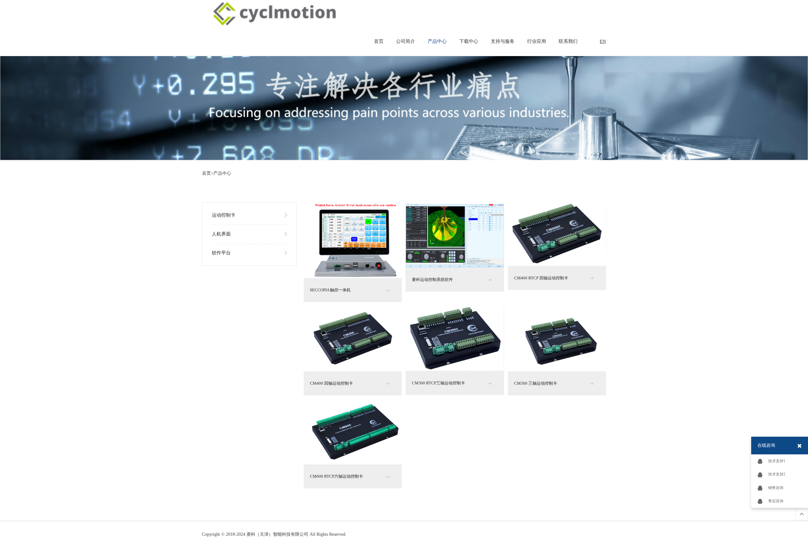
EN (603, 41)
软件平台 (221, 252)
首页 (378, 41)
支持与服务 (502, 41)
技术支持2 (776, 474)
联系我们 (568, 41)
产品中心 (437, 41)
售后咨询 (775, 501)
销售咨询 (775, 488)
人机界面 (221, 233)
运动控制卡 (223, 215)
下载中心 (468, 41)
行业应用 (536, 41)
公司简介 (405, 41)
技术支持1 (776, 461)
